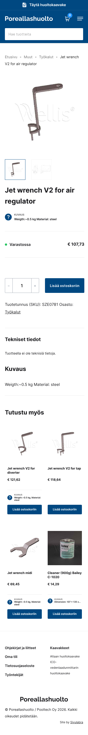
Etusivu (11, 57)
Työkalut (46, 57)
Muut (28, 57)
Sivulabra (76, 722)
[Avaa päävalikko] (80, 18)
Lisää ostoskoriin (64, 286)
